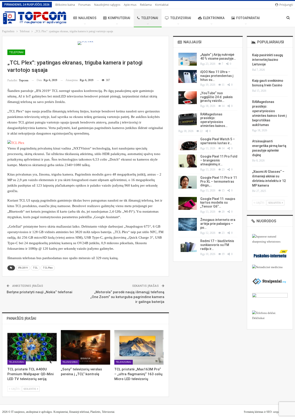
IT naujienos (18, 411)
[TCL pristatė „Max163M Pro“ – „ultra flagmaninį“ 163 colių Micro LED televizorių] (139, 347)
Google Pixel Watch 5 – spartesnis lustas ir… (217, 141)
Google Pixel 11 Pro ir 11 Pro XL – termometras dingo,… (218, 181)
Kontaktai (161, 5)
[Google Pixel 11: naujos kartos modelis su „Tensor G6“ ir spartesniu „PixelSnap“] (187, 203)
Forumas (84, 5)
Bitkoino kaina (65, 5)
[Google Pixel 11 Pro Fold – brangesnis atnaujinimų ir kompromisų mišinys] (187, 161)
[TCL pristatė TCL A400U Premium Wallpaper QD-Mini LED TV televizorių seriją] (32, 347)
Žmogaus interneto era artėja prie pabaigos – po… (217, 223)
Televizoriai (180, 18)
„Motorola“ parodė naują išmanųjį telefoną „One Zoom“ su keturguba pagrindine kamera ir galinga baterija (127, 297)
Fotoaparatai (248, 18)
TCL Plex (48, 268)
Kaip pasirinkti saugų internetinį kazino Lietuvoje (267, 59)
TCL (35, 268)
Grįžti (15, 388)
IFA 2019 (23, 268)
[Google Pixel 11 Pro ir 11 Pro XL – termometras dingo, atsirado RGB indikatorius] (187, 182)
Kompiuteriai (119, 18)
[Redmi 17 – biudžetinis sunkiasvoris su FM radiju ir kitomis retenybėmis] (187, 245)
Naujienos (87, 18)
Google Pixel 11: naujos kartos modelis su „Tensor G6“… (217, 202)
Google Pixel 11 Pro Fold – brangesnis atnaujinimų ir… (218, 160)
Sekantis (30, 388)
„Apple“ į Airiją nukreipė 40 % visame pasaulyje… (218, 56)
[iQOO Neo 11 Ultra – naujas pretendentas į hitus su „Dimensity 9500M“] (187, 76)
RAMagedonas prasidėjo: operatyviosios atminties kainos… (213, 120)
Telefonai (149, 18)
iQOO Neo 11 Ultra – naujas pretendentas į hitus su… (216, 76)
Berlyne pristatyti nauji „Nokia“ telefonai (39, 292)
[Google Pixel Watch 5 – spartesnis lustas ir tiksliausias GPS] (187, 143)
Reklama (146, 5)
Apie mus (130, 5)
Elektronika (213, 18)
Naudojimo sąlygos (107, 5)
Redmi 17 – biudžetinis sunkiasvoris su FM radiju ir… (217, 245)
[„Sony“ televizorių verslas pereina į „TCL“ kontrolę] (85, 347)
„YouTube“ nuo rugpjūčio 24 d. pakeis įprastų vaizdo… (216, 97)
